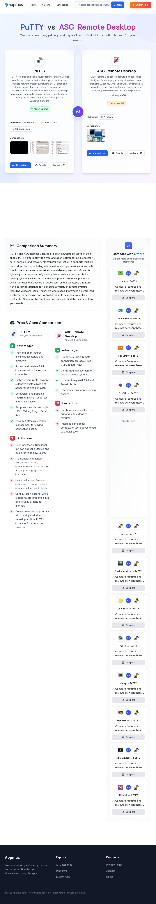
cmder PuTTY (128, 281)
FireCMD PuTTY (128, 355)
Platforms (46, 4)
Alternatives (22, 165)
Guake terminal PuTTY (128, 571)
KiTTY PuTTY (128, 646)
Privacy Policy (114, 864)
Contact (110, 870)
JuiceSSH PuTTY (128, 608)
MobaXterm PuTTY (128, 720)
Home (33, 4)
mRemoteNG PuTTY (128, 758)
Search (118, 4)
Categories (62, 4)
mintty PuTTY (128, 683)
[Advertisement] (78, 206)
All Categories (64, 864)
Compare (130, 297)
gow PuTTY (128, 534)
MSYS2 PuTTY (128, 795)
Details (42, 165)
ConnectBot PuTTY (128, 318)
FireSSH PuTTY (128, 393)
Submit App (142, 4)
